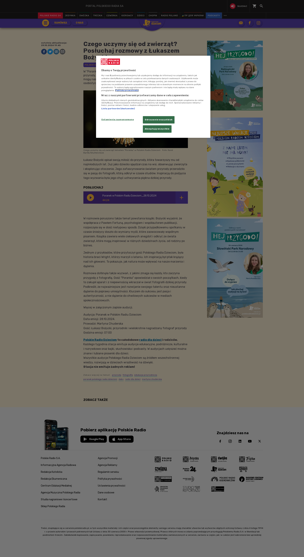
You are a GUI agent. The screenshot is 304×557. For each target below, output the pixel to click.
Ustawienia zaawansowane (117, 119)
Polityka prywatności (127, 90)
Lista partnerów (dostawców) (118, 108)
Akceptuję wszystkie (157, 129)
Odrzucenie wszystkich (159, 119)
